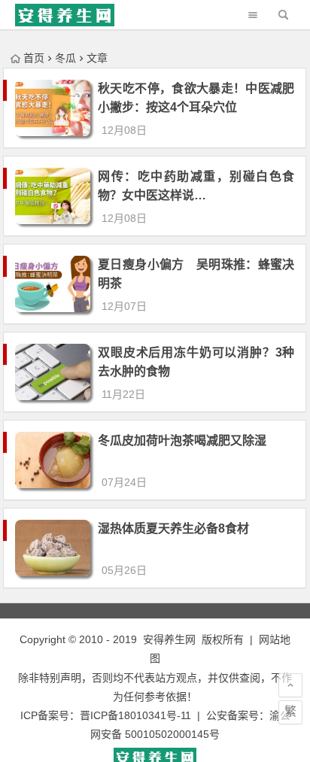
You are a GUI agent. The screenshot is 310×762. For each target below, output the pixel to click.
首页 (33, 58)
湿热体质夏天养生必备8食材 (173, 528)
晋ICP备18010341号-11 (135, 715)
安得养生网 (169, 639)
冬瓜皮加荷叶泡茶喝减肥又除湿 (182, 440)
